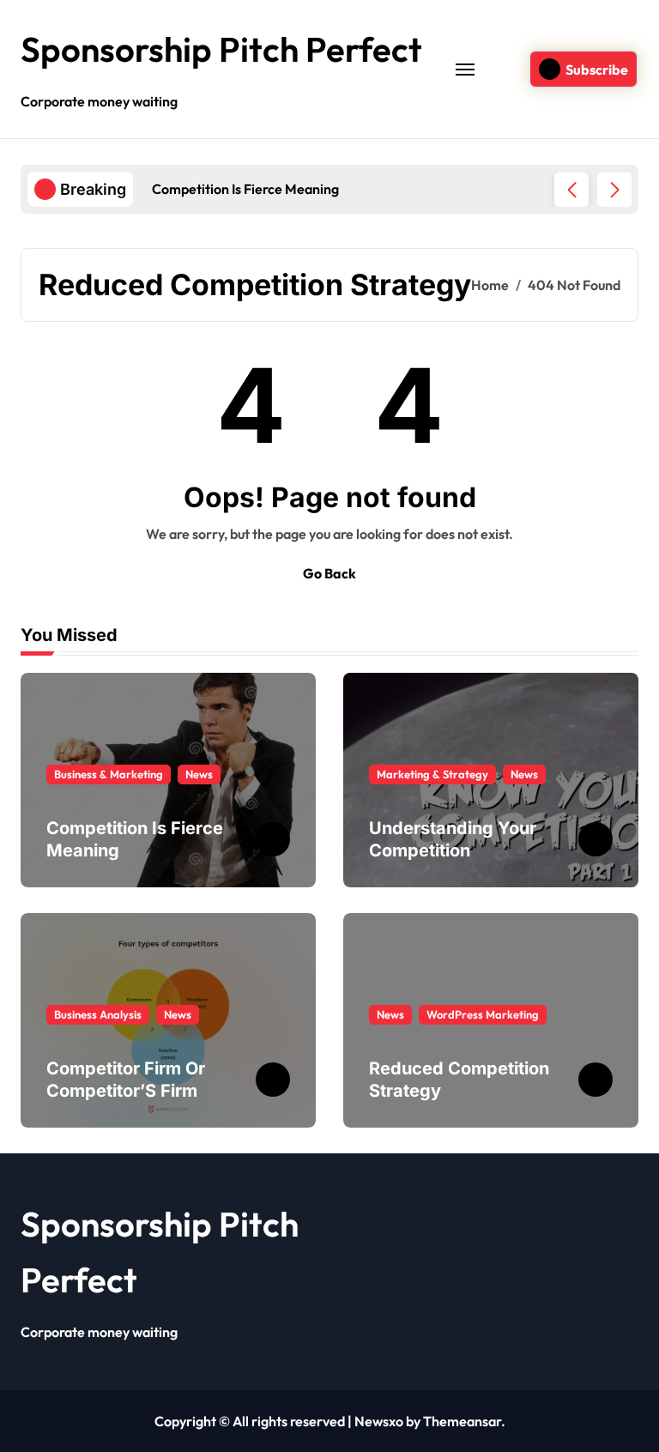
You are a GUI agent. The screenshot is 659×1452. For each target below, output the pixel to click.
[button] (614, 189)
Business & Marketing (108, 774)
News (199, 774)
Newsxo (378, 1421)
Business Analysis (98, 1014)
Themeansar (462, 1421)
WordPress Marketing (482, 1014)
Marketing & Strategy (432, 774)
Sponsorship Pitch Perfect (221, 48)
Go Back (329, 573)
